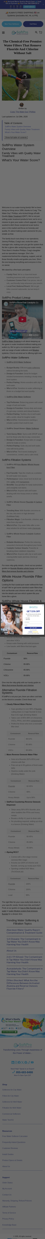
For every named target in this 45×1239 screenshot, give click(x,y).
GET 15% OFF (33, 627)
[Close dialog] (43, 605)
